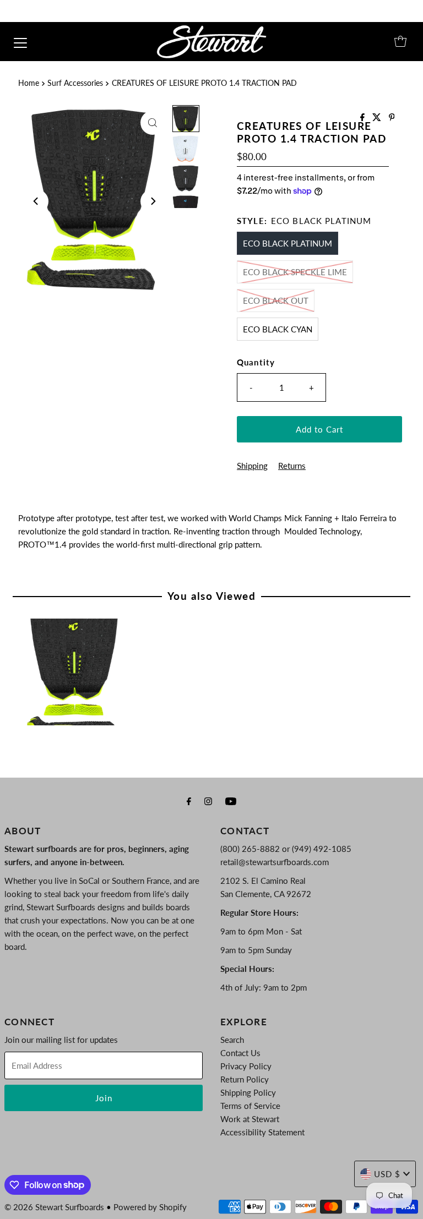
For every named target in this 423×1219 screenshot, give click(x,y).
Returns (292, 466)
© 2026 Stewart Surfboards (54, 1207)
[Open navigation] (20, 41)
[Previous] (36, 201)
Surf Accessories (75, 83)
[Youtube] (230, 800)
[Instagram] (208, 800)
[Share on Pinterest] (392, 117)
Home (28, 83)
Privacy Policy (246, 1066)
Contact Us (240, 1053)
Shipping (252, 466)
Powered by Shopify (150, 1207)
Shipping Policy (248, 1092)
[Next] (152, 201)
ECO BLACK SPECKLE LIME (295, 272)
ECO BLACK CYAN (277, 329)
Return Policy (244, 1079)
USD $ (387, 1174)
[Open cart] (400, 41)
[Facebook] (189, 800)
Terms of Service (250, 1106)
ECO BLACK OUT (275, 300)
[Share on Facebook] (363, 117)
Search (232, 1040)
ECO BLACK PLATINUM (287, 243)
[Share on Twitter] (377, 117)
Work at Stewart (249, 1119)
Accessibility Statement (262, 1132)
